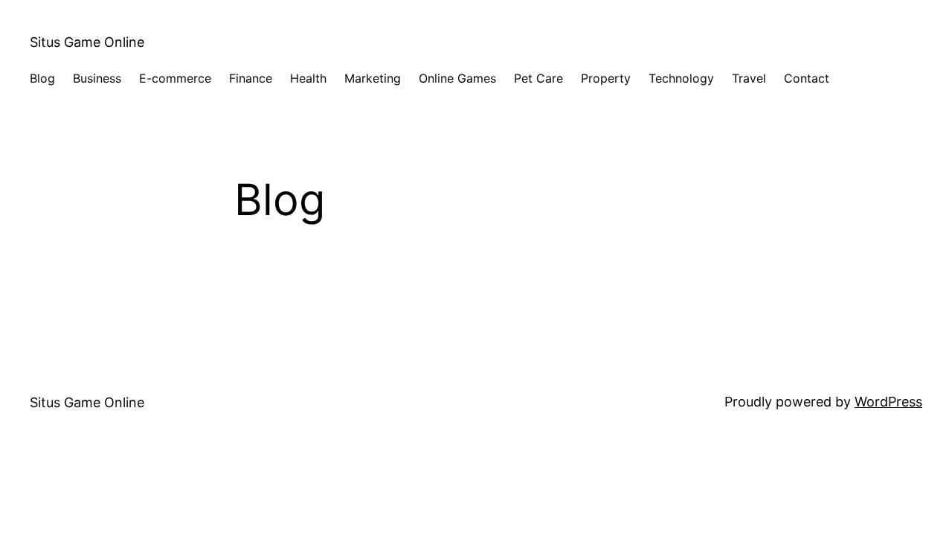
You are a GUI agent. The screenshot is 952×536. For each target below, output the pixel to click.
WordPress (888, 401)
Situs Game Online (87, 42)
